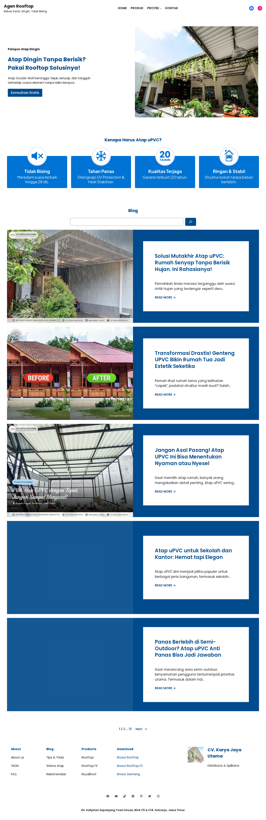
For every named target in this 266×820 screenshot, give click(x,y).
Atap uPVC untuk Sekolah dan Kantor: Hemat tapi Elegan (193, 553)
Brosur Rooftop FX (130, 766)
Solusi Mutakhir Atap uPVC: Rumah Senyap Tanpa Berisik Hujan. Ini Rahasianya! (192, 263)
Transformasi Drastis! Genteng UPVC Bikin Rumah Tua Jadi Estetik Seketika (195, 360)
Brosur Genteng (128, 774)
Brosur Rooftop (128, 757)
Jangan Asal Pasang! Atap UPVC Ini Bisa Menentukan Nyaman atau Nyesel (189, 457)
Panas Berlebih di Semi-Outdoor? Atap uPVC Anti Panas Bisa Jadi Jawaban (188, 648)
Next (141, 729)
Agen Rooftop (18, 6)
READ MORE (165, 297)
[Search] (190, 222)
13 (130, 729)
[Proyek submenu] (160, 8)
